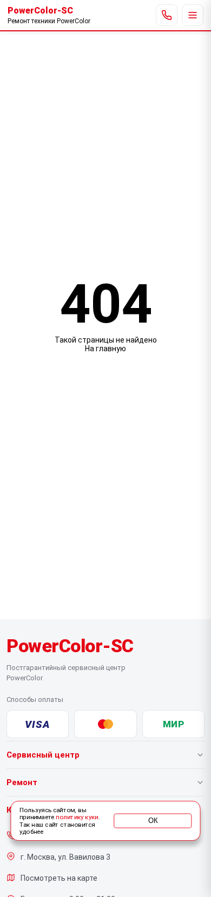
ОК (152, 821)
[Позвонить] (166, 15)
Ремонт (21, 782)
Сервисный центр (43, 755)
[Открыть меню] (192, 15)
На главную (105, 348)
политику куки (77, 817)
